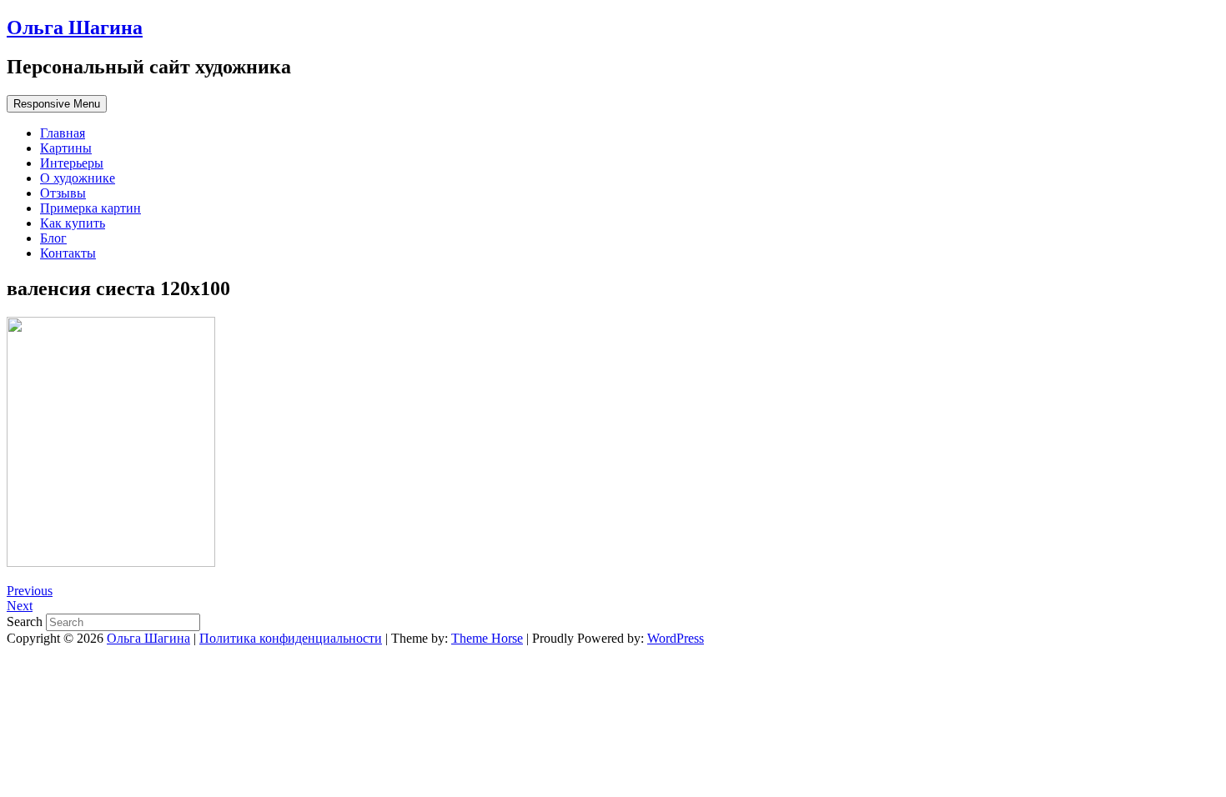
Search (26, 621)
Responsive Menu (56, 104)
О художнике (77, 178)
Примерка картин (90, 208)
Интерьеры (71, 163)
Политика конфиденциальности (290, 638)
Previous (30, 591)
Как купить (72, 223)
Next (20, 606)
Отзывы (63, 193)
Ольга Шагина (75, 27)
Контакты (68, 253)
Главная (62, 133)
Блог (53, 238)
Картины (66, 148)
